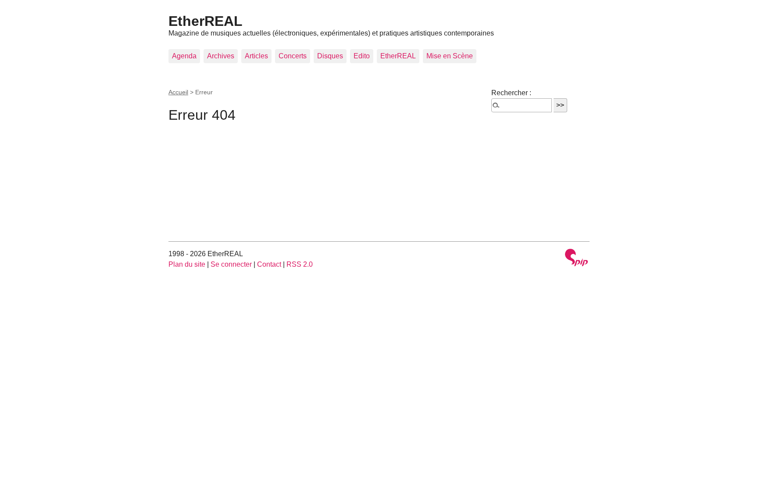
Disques (330, 56)
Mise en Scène (449, 56)
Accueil (178, 92)
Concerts (293, 56)
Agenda (184, 56)
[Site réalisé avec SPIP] (576, 258)
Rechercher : (511, 93)
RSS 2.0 (299, 264)
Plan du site (186, 264)
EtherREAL (205, 21)
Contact (269, 264)
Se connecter (231, 264)
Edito (362, 56)
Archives (220, 56)
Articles (256, 56)
